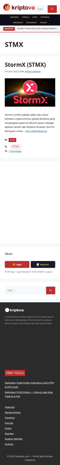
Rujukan (9, 433)
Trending (45, 17)
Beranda (14, 17)
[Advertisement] (30, 204)
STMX (16, 146)
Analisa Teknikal (13, 438)
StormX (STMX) (25, 64)
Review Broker (13, 412)
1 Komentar (15, 151)
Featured (10, 407)
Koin (35, 17)
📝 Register (43, 264)
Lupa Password (23, 271)
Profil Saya (10, 271)
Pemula (25, 17)
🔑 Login (17, 264)
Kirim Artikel (38, 271)
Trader (43, 22)
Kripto (8, 428)
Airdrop (9, 444)
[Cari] (52, 9)
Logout (48, 271)
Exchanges (31, 22)
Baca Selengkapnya (36, 131)
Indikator (18, 22)
